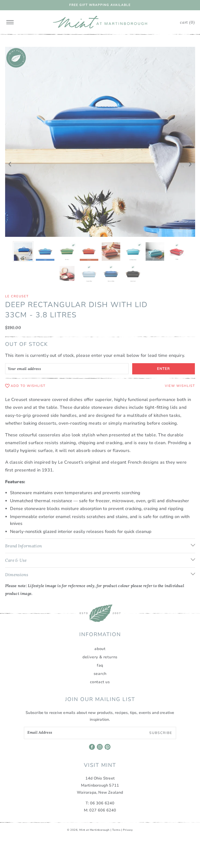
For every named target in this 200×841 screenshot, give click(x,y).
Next (190, 160)
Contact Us (100, 682)
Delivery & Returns (100, 657)
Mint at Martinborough (94, 830)
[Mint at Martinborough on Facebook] (92, 748)
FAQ (100, 665)
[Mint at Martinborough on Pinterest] (108, 748)
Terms (116, 830)
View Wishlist (180, 386)
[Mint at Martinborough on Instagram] (100, 748)
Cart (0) (187, 22)
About (100, 648)
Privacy (128, 830)
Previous (10, 160)
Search (100, 673)
